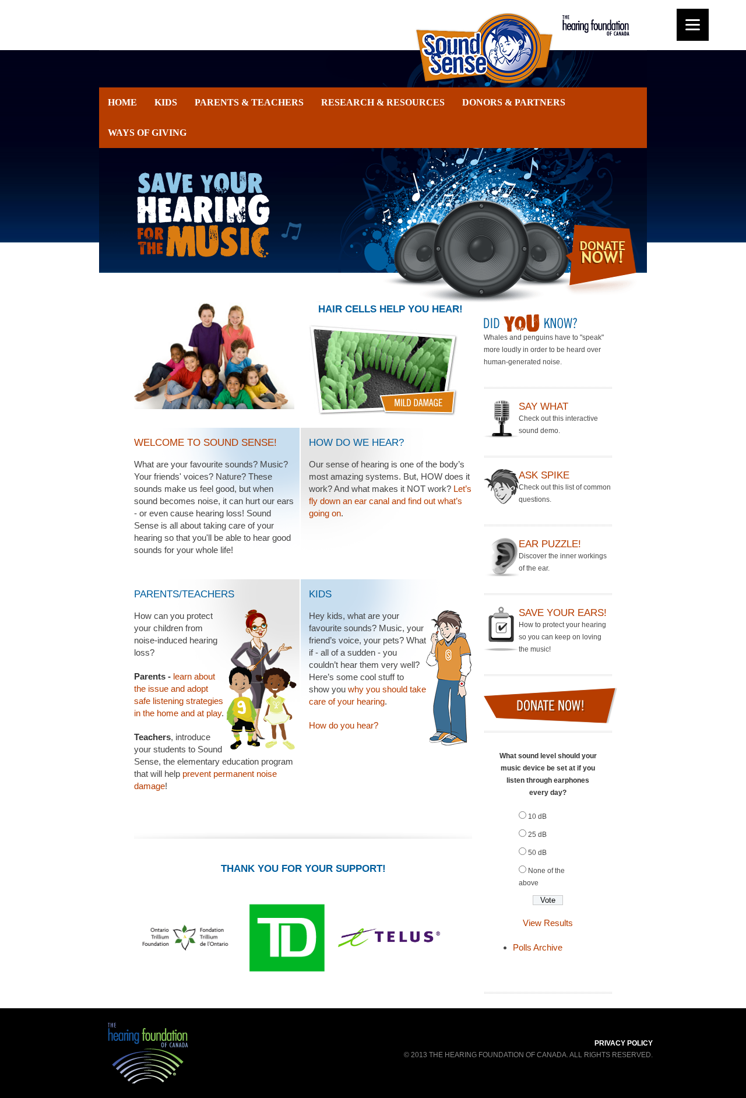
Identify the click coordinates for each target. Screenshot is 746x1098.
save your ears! (563, 612)
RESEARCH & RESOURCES (383, 102)
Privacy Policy (623, 1043)
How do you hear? (343, 725)
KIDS (165, 102)
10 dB (537, 816)
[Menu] (693, 25)
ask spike (544, 475)
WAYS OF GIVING (147, 133)
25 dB (537, 834)
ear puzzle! (550, 544)
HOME (122, 102)
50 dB (537, 853)
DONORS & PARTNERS (513, 102)
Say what (543, 406)
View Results (548, 923)
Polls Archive (537, 947)
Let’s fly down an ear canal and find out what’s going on (390, 501)
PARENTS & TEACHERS (249, 102)
